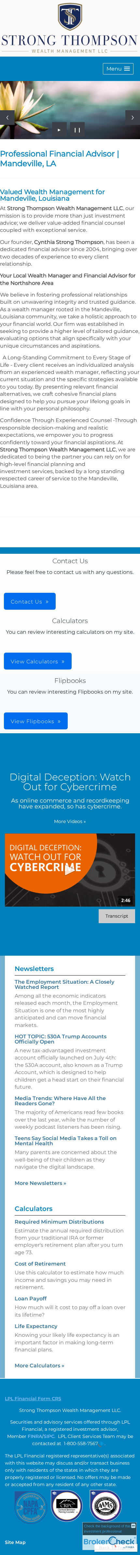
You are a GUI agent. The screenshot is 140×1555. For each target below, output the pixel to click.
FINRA (35, 1436)
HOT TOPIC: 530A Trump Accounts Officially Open (60, 1039)
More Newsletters (40, 1183)
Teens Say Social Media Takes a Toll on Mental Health (66, 1141)
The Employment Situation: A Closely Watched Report (64, 984)
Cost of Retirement (40, 1264)
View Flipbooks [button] (32, 721)
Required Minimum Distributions (59, 1222)
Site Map (15, 1542)
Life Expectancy (36, 1326)
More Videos (70, 821)
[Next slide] (132, 117)
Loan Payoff (31, 1299)
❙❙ (77, 129)
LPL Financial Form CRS (33, 1399)
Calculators (33, 1209)
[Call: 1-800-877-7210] (100, 1444)
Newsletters (34, 969)
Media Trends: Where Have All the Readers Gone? (60, 1101)
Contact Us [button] (26, 602)
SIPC (49, 1436)
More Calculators (39, 1365)
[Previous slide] (7, 117)
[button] (118, 68)
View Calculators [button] (34, 661)
